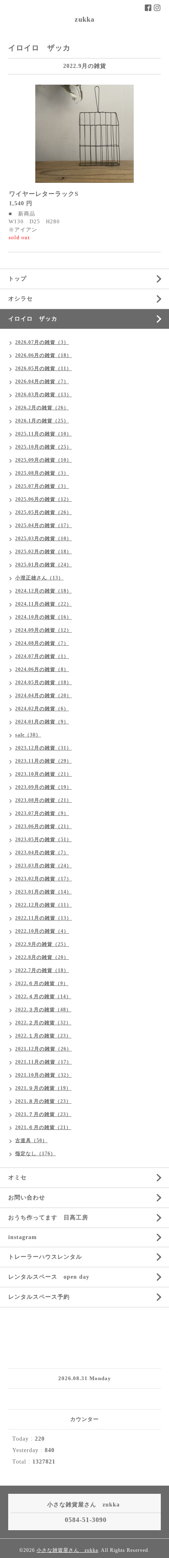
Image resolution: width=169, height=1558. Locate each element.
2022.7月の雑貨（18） (42, 970)
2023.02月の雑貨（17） (43, 879)
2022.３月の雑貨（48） (43, 1009)
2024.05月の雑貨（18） (43, 682)
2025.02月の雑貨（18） (43, 552)
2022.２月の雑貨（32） (43, 1023)
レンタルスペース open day (48, 1277)
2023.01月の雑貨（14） (43, 892)
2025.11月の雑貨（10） (43, 434)
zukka (85, 19)
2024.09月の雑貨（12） (43, 630)
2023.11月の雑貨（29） (43, 761)
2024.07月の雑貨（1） (42, 656)
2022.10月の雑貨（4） (42, 931)
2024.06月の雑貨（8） (42, 669)
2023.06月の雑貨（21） (43, 826)
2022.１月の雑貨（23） (43, 1036)
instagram (22, 1237)
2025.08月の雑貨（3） (42, 473)
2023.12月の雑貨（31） (43, 748)
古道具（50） (31, 1140)
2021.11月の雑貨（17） (43, 1062)
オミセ (17, 1177)
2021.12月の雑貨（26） (43, 1049)
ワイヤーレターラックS (43, 194)
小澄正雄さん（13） (39, 578)
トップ (17, 279)
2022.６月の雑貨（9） (42, 983)
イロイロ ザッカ (32, 319)
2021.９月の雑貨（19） (43, 1088)
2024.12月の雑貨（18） (43, 591)
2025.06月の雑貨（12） (43, 499)
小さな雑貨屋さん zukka (67, 1550)
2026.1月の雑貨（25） (42, 421)
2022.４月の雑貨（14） (43, 996)
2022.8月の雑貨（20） (42, 957)
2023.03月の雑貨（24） (43, 866)
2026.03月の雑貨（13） (43, 394)
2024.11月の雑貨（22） (43, 604)
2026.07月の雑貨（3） (42, 342)
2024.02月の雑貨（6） (42, 709)
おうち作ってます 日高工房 (48, 1218)
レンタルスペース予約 (39, 1297)
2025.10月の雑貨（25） (43, 447)
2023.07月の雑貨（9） (42, 813)
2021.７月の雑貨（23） (43, 1114)
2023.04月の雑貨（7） (42, 852)
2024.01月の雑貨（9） (42, 722)
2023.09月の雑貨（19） (43, 787)
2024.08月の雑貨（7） (42, 643)
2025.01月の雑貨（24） (43, 565)
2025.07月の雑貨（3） (42, 486)
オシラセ (20, 299)
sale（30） (28, 735)
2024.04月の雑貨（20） (43, 695)
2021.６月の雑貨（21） (43, 1127)
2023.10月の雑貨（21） (43, 774)
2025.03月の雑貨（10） (43, 538)
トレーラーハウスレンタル (45, 1257)
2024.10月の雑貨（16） (43, 617)
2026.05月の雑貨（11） (43, 368)
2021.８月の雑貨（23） (43, 1101)
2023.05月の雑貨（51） (43, 839)
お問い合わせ (26, 1197)
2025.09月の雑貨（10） (43, 460)
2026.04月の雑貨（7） (42, 381)
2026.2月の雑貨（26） (42, 408)
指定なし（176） (35, 1153)
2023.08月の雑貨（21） (43, 800)
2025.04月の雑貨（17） (43, 525)
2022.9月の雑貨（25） (42, 944)
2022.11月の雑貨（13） (43, 918)
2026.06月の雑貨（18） (43, 355)
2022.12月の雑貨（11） (43, 905)
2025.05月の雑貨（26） (43, 512)
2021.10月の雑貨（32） (43, 1075)
